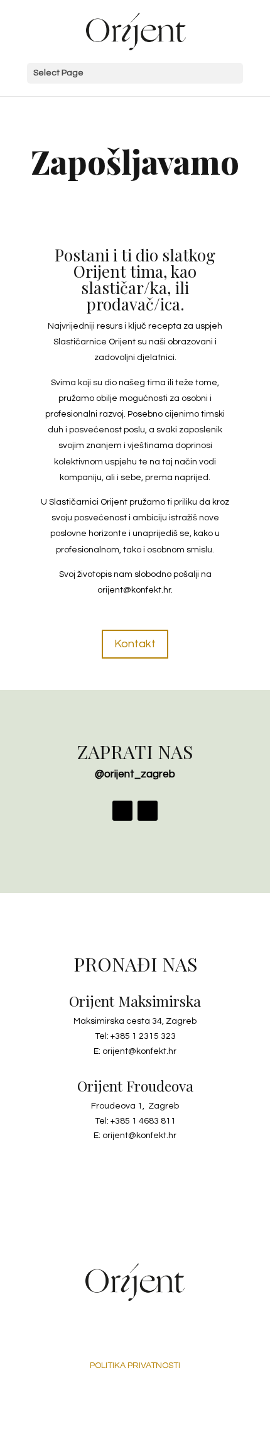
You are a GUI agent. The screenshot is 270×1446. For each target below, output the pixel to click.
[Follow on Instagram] (148, 811)
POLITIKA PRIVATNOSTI (135, 1365)
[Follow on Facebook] (122, 811)
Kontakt (135, 644)
